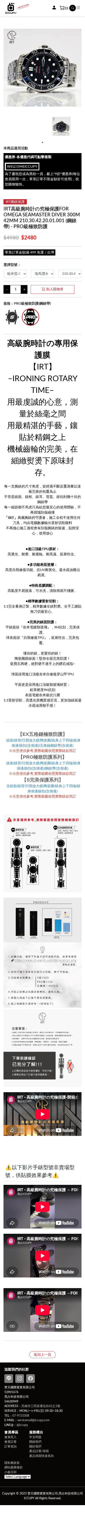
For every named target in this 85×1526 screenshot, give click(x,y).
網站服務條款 (13, 1467)
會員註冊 (10, 1441)
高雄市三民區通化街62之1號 (40, 1406)
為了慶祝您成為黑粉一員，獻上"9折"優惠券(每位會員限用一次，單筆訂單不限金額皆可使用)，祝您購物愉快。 (42, 175)
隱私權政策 (12, 1462)
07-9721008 (20, 1415)
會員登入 (10, 1437)
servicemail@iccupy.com (33, 1420)
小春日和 (10, 1472)
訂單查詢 (10, 1446)
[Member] (54, 8)
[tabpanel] (61, 128)
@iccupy (22, 1425)
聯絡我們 (35, 1441)
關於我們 (35, 1446)
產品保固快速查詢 (41, 1456)
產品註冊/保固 (39, 1451)
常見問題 (35, 1437)
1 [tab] (42, 142)
